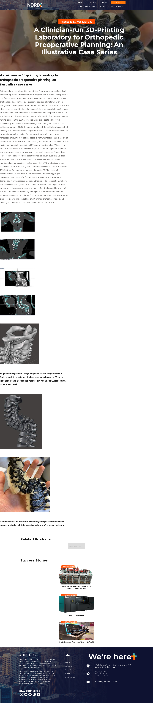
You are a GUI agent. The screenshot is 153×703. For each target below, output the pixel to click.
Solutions (68, 666)
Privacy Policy (70, 677)
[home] (37, 5)
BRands (119, 7)
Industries (68, 670)
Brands (67, 673)
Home (80, 7)
